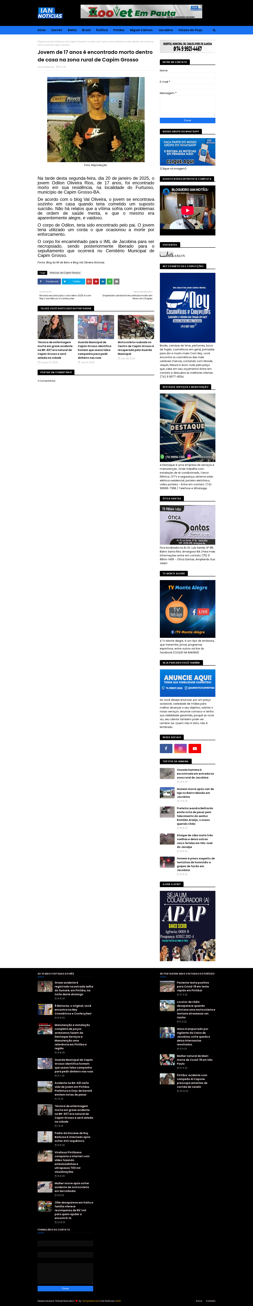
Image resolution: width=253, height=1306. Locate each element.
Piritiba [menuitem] (118, 30)
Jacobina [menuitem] (165, 30)
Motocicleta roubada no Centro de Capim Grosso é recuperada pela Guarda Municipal (136, 348)
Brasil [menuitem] (86, 30)
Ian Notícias (47, 66)
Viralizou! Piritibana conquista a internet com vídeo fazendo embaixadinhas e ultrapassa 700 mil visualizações (72, 1162)
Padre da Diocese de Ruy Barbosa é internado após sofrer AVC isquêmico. (72, 1137)
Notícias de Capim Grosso (70, 41)
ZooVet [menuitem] (56, 30)
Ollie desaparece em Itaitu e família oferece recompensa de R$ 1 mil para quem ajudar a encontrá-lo (74, 1210)
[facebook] (166, 748)
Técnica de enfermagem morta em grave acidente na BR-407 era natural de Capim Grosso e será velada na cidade (55, 350)
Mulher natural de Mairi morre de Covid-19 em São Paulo (195, 1060)
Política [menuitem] (102, 30)
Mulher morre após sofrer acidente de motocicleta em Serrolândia (72, 1187)
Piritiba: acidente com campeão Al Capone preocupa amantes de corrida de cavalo (192, 1081)
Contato (210, 1300)
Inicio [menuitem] (42, 30)
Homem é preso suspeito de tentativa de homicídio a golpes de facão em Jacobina (196, 864)
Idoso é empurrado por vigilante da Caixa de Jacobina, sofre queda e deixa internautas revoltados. (193, 1036)
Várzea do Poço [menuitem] (190, 30)
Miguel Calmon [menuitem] (141, 30)
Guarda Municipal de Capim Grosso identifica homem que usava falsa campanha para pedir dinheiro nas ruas (94, 350)
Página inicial (45, 41)
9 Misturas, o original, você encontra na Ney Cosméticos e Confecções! (73, 1009)
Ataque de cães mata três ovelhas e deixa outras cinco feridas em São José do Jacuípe (195, 841)
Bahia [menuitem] (72, 30)
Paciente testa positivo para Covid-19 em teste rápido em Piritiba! (193, 986)
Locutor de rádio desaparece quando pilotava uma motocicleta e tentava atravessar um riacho (196, 1009)
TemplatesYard (90, 1300)
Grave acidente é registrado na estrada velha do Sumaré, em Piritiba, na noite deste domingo (74, 988)
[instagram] (180, 748)
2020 (118, 1300)
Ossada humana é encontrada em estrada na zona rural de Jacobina (195, 773)
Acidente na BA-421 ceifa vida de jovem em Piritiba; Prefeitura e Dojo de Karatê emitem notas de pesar (73, 1088)
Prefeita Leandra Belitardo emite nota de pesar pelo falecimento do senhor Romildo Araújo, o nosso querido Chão (195, 816)
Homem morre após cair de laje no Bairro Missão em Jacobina (195, 793)
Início (199, 1300)
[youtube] (195, 748)
